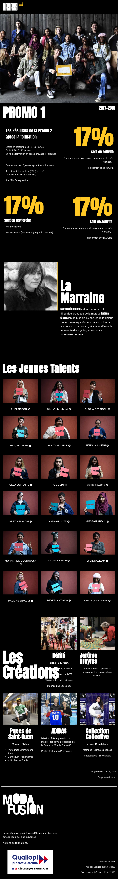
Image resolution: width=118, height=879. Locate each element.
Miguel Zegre (19, 445)
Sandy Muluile (57, 445)
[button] (64, 4)
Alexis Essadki (19, 521)
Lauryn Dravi (57, 560)
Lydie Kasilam (96, 560)
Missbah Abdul (96, 521)
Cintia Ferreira (57, 408)
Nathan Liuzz (57, 521)
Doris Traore (96, 485)
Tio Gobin (57, 484)
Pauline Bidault (19, 600)
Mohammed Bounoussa (20, 560)
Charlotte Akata (96, 600)
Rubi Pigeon (19, 409)
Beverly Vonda (57, 600)
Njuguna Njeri (96, 445)
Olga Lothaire (19, 484)
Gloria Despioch (96, 409)
